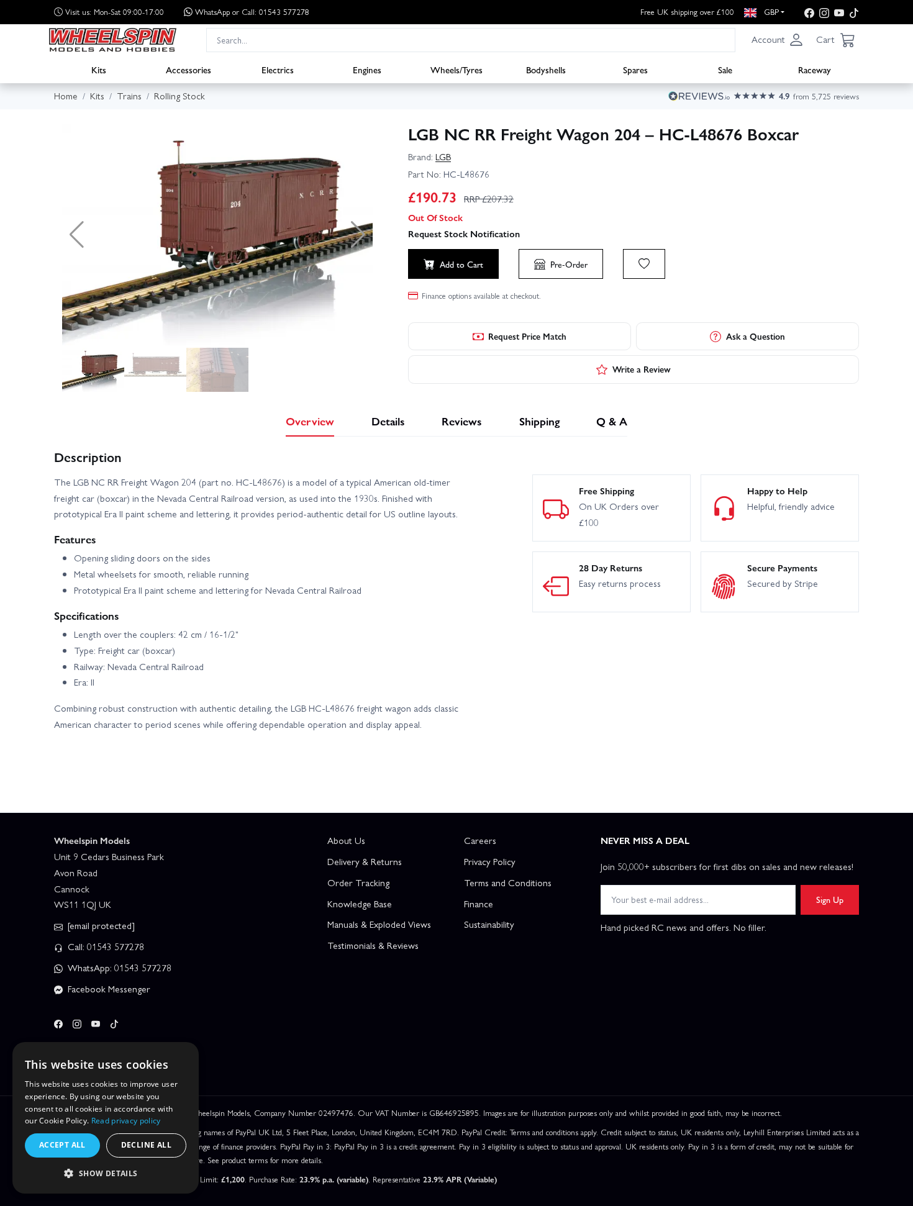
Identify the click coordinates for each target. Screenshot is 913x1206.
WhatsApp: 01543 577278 (118, 967)
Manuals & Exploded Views (379, 924)
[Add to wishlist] (644, 264)
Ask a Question (755, 336)
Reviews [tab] (462, 420)
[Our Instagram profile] (824, 12)
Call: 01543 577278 (104, 946)
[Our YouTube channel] (839, 12)
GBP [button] (770, 11)
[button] (777, 40)
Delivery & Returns (364, 861)
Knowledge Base (359, 903)
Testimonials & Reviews (373, 945)
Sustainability (489, 924)
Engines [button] (367, 69)
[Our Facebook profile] (809, 12)
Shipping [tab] (539, 420)
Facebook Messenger (107, 988)
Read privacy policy (126, 1120)
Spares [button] (635, 69)
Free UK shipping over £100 (687, 11)
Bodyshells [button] (546, 69)
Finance (478, 903)
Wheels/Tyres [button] (456, 69)
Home (66, 95)
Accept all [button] (62, 1145)
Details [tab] (388, 420)
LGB (443, 156)
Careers (480, 840)
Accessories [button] (188, 69)
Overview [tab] (310, 420)
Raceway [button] (814, 69)
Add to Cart (461, 264)
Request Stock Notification (464, 233)
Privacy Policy (490, 861)
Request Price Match (527, 336)
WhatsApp (252, 11)
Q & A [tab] (611, 420)
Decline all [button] (146, 1145)
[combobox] (470, 39)
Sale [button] (725, 69)
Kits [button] (98, 69)
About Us (346, 840)
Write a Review (641, 369)
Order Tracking (358, 882)
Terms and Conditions (508, 882)
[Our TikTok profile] (854, 12)
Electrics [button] (277, 69)
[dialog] (105, 1118)
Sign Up (829, 899)
